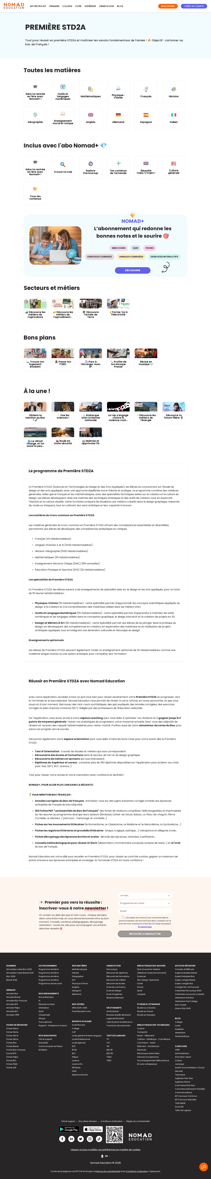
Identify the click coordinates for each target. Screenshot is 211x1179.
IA (39, 1000)
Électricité (141, 1049)
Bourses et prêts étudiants (118, 1015)
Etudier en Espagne (146, 1015)
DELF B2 (109, 1053)
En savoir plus (145, 926)
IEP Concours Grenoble (185, 1099)
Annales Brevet (13, 997)
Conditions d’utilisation (137, 1171)
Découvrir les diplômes (117, 972)
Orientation (106, 6)
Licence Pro (77, 1064)
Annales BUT (12, 1011)
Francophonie (45, 1022)
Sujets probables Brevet (186, 972)
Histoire (75, 972)
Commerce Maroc (183, 1092)
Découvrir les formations (117, 976)
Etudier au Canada (146, 1007)
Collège (67, 6)
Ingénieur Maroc (182, 1082)
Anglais (75, 987)
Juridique (179, 1064)
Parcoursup (111, 969)
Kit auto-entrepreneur (147, 1064)
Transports (142, 1032)
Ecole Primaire (78, 1025)
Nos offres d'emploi (88, 1121)
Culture (178, 1060)
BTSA (74, 1049)
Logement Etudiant (115, 1018)
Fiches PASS (11, 1064)
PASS (74, 1071)
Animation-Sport (183, 1057)
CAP (74, 1032)
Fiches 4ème (12, 1035)
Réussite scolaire (47, 1004)
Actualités (43, 1042)
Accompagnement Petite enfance (153, 1060)
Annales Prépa (13, 1007)
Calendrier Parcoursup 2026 (188, 990)
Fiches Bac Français (15, 1049)
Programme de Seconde (50, 983)
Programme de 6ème (49, 969)
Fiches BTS (11, 1053)
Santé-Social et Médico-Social (189, 1067)
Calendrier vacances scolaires (189, 994)
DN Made (76, 1067)
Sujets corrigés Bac (184, 983)
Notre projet (38, 6)
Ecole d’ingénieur (114, 994)
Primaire (54, 6)
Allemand (76, 994)
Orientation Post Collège (186, 1001)
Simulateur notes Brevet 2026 (20, 972)
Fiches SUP (11, 1067)
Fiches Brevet (12, 1046)
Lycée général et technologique (86, 1035)
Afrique (42, 1018)
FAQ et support (45, 1039)
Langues (141, 994)
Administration (182, 1053)
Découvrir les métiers (116, 980)
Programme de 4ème (49, 976)
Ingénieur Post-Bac (184, 1078)
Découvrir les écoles (115, 983)
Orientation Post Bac (184, 997)
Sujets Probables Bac (185, 976)
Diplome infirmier (80, 1074)
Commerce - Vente (146, 1042)
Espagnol (76, 990)
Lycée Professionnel (81, 1039)
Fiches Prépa (12, 1057)
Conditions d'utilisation (111, 1121)
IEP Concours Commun (186, 1096)
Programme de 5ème (49, 972)
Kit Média (43, 1049)
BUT (74, 1053)
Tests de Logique (183, 1110)
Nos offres (168, 6)
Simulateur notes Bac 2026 (19, 969)
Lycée (78, 6)
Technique (180, 1074)
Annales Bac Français (16, 1000)
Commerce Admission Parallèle (190, 1089)
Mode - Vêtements (145, 1035)
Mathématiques (79, 969)
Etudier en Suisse (145, 1011)
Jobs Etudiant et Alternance (119, 1022)
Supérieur (90, 6)
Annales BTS (12, 1004)
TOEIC (109, 1057)
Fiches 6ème (12, 1028)
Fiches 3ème (12, 1039)
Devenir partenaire (114, 997)
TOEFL (109, 1060)
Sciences (141, 976)
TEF (107, 1046)
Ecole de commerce (115, 987)
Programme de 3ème (49, 980)
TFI (107, 1039)
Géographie (77, 976)
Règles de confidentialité (138, 1121)
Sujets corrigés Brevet (185, 980)
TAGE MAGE (180, 1103)
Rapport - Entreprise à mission (53, 1025)
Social (140, 987)
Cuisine (140, 1028)
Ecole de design (113, 990)
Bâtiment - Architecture (148, 1046)
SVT (74, 980)
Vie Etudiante (112, 1011)
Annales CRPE (12, 1015)
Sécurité (179, 1071)
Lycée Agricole (78, 1042)
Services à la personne (147, 1057)
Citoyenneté (44, 1015)
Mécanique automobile (148, 1053)
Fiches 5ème (12, 1032)
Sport (41, 1011)
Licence (75, 1060)
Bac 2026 (10, 976)
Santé (140, 983)
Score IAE (179, 1106)
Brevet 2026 (11, 980)
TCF (108, 1042)
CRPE (177, 1049)
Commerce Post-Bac (185, 1085)
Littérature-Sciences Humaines (151, 972)
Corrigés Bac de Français (187, 987)
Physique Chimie (80, 983)
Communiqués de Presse (50, 1046)
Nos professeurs (46, 997)
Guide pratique (182, 1036)
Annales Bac (12, 993)
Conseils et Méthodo (184, 969)
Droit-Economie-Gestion (148, 969)
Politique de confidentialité (107, 1171)
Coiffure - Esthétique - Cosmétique (153, 1039)
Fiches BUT (11, 1060)
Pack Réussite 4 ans (81, 1011)
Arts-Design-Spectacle (148, 980)
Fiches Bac (11, 1042)
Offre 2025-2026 (79, 1007)
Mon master (180, 1005)
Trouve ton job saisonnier (118, 1025)
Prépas (75, 1057)
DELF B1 (109, 1049)
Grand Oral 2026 (183, 1008)
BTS (74, 1046)
